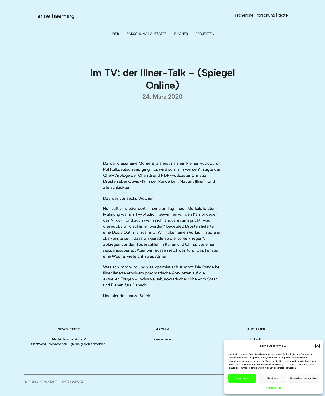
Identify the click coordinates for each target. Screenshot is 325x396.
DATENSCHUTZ (274, 388)
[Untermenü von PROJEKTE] (214, 34)
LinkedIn (256, 339)
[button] (317, 346)
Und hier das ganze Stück (126, 295)
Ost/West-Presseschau (49, 344)
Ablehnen (272, 378)
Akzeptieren (242, 378)
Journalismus (162, 339)
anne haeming (56, 15)
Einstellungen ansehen (303, 378)
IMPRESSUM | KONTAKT (40, 381)
